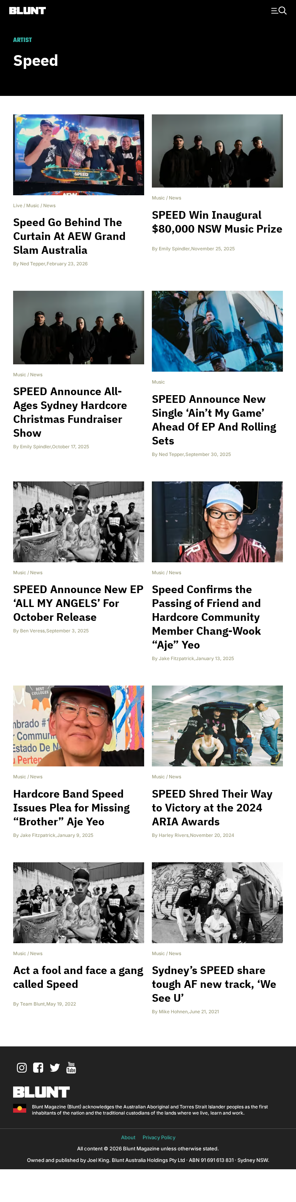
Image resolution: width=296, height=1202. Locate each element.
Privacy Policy (159, 1137)
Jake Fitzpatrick (176, 658)
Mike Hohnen (173, 1011)
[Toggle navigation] (278, 10)
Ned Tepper (32, 264)
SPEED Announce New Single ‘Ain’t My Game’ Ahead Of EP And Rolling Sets (214, 420)
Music (32, 205)
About (128, 1137)
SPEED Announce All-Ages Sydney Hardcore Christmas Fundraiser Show (70, 412)
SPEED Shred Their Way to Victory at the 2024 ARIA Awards (212, 807)
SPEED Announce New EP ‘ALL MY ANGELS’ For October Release (78, 603)
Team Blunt (32, 1004)
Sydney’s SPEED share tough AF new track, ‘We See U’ (214, 984)
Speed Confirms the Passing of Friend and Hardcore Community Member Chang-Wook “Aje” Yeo (206, 617)
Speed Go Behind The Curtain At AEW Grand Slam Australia (69, 236)
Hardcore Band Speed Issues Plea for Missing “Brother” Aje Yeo (71, 807)
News (49, 205)
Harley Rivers (173, 835)
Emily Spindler (174, 248)
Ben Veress (32, 631)
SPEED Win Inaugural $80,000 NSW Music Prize (217, 222)
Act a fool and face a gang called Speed (78, 977)
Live (17, 205)
